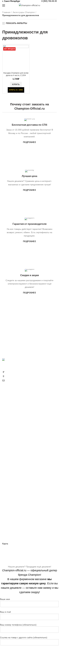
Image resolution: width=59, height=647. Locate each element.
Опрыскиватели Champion (15, 437)
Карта (5, 543)
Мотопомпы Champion (13, 471)
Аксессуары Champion (24, 12)
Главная (6, 12)
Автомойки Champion (12, 442)
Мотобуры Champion (12, 493)
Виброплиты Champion (13, 487)
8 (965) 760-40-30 (49, 1)
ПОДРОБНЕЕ (29, 142)
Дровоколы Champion (13, 431)
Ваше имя (5, 599)
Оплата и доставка (11, 517)
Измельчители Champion (14, 452)
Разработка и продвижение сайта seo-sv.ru (23, 387)
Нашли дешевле (10, 528)
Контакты (6, 538)
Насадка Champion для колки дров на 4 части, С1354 (15, 74)
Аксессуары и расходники (21, 503)
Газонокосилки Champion (14, 410)
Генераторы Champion (13, 466)
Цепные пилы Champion (14, 426)
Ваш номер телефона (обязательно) (18, 625)
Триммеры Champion (12, 421)
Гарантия (6, 523)
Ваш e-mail (5, 612)
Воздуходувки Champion (14, 447)
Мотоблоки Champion (12, 405)
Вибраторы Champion (13, 482)
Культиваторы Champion (14, 416)
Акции (5, 533)
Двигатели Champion (12, 477)
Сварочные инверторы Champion (18, 498)
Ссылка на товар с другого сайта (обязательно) (23, 637)
